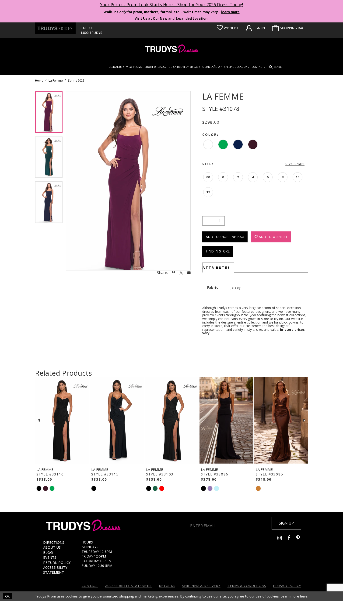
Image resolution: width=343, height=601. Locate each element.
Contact (90, 585)
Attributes (216, 267)
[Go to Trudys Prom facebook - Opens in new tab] (291, 538)
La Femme (56, 80)
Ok (7, 596)
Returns (167, 585)
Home (39, 80)
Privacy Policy (287, 585)
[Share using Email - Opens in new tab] (189, 272)
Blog (48, 552)
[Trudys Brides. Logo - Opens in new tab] (55, 28)
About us (52, 547)
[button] (288, 28)
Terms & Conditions (247, 585)
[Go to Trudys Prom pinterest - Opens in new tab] (300, 538)
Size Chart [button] (294, 164)
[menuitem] (288, 28)
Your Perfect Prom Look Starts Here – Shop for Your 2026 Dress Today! (171, 4)
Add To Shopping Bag (225, 236)
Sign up (286, 523)
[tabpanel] (49, 113)
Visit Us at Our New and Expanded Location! (171, 18)
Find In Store (218, 251)
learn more (230, 12)
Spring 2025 (76, 80)
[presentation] (62, 420)
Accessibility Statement (55, 570)
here (304, 596)
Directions (53, 542)
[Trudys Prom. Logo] (171, 49)
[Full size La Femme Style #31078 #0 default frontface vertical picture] (128, 180)
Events (49, 557)
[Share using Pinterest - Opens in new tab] (173, 272)
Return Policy (57, 562)
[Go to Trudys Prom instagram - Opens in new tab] (282, 538)
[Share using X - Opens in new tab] (181, 272)
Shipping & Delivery (201, 585)
